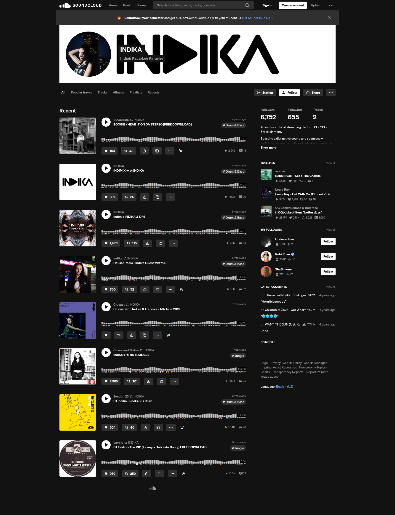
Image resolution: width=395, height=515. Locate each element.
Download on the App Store (274, 352)
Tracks (102, 92)
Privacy (275, 362)
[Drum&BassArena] (182, 427)
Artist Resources (285, 367)
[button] (331, 5)
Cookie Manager (315, 362)
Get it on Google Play (305, 352)
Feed (126, 5)
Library (141, 5)
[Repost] (118, 335)
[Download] (168, 335)
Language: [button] (277, 386)
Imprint (266, 367)
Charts (265, 371)
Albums (118, 92)
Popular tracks (81, 92)
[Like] (106, 335)
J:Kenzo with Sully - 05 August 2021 (290, 295)
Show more (269, 147)
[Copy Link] (157, 151)
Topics (321, 367)
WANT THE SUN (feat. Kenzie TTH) (290, 324)
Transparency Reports (288, 371)
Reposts (154, 92)
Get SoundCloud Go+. (257, 17)
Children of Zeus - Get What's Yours (290, 309)
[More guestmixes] (181, 289)
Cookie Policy (292, 362)
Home (113, 5)
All (63, 92)
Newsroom (307, 367)
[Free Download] (183, 473)
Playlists (136, 92)
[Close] (329, 17)
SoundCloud (80, 5)
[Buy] (181, 151)
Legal (264, 362)
